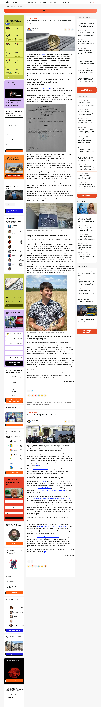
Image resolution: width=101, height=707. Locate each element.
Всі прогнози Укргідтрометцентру (14, 211)
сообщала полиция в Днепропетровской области (52, 526)
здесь (37, 465)
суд (28, 572)
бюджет (29, 402)
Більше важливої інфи (86, 90)
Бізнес (64, 2)
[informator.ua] (11, 2)
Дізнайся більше (14, 680)
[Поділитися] (69, 29)
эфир (43, 54)
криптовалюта (37, 404)
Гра (68, 2)
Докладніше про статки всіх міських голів (14, 400)
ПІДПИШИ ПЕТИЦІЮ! (14, 176)
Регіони (55, 2)
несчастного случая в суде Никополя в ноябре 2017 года (51, 498)
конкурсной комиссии (40, 469)
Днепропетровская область (54, 402)
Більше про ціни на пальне (14, 363)
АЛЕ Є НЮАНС (14, 543)
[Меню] (21, 2)
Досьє (60, 2)
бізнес (29, 404)
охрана (66, 572)
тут (45, 552)
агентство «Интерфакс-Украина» (48, 537)
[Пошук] (96, 2)
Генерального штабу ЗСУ (16, 77)
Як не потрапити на (54, 10)
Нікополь (34, 572)
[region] (14, 208)
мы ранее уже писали (45, 88)
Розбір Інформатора (14, 654)
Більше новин (86, 195)
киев (47, 572)
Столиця (50, 2)
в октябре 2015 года (44, 488)
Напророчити (14, 151)
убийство (59, 572)
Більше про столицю (86, 331)
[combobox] (10, 204)
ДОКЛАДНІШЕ (14, 472)
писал (44, 481)
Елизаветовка (47, 404)
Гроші (40, 2)
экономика (67, 402)
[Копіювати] (72, 29)
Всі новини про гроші (14, 306)
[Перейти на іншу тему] (93, 2)
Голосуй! (14, 592)
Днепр (42, 402)
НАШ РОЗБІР (14, 425)
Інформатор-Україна (32, 2)
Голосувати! (14, 518)
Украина (36, 402)
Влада (44, 2)
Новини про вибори (14, 630)
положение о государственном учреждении (50, 490)
